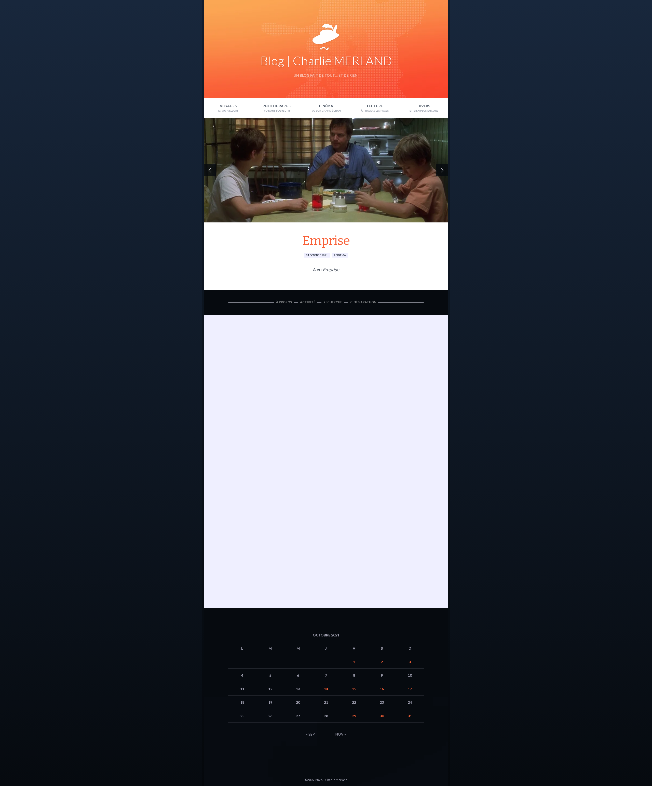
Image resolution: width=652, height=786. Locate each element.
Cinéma (326, 106)
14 (326, 689)
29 (354, 716)
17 (410, 689)
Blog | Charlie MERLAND (326, 60)
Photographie (277, 106)
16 (382, 689)
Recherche (332, 302)
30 (382, 716)
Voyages (228, 106)
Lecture (375, 106)
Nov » (340, 734)
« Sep (310, 734)
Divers (423, 106)
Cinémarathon (363, 302)
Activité (307, 302)
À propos (284, 302)
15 (354, 689)
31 (410, 716)
